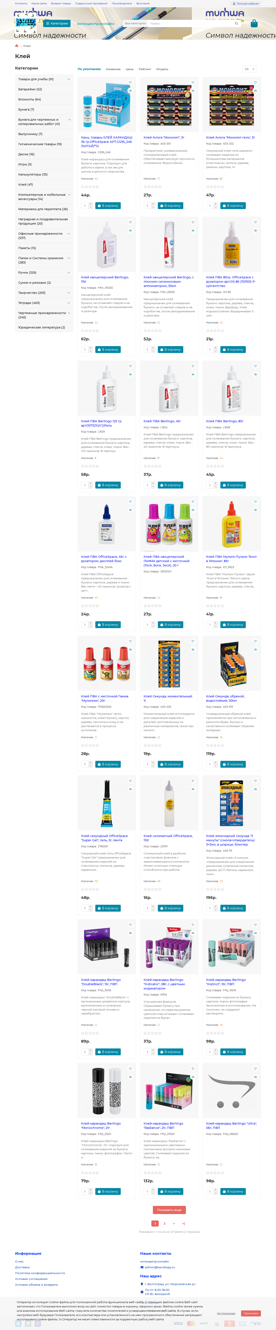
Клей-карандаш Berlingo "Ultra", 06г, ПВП (231, 1126)
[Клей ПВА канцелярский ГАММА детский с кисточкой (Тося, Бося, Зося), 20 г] (169, 524)
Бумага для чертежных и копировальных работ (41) (39, 122)
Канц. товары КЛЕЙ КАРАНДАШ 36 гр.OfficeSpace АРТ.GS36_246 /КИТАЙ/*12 (106, 142)
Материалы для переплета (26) (43, 209)
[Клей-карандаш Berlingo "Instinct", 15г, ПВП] (231, 947)
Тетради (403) (29, 303)
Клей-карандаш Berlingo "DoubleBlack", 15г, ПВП (101, 982)
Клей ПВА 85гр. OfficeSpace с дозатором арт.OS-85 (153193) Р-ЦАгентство (231, 281)
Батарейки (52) (30, 89)
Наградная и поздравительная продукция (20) (43, 221)
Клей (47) (25, 184)
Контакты (21, 3)
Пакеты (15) (27, 248)
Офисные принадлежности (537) (40, 236)
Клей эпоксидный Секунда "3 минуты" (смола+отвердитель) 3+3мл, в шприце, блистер (230, 840)
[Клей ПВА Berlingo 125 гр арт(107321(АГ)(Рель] (106, 389)
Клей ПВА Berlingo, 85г (224, 421)
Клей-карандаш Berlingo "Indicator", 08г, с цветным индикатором (164, 984)
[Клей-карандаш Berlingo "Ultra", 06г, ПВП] (231, 1091)
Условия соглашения (31, 1279)
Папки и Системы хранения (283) (40, 260)
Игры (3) (25, 164)
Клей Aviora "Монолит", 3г (164, 137)
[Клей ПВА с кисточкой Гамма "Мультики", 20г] (106, 664)
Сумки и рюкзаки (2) (34, 283)
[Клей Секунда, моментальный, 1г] (169, 664)
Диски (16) (26, 154)
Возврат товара (61, 3)
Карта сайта (39, 3)
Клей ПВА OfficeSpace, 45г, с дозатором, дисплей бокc (104, 559)
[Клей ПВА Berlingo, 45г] (169, 389)
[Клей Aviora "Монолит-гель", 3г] (231, 105)
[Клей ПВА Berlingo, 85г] (231, 389)
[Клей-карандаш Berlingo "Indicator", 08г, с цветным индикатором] (169, 947)
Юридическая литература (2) (41, 327)
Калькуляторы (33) (33, 174)
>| (183, 1223)
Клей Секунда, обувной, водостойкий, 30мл (225, 698)
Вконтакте (143, 3)
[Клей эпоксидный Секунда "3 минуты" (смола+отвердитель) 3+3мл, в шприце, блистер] (231, 803)
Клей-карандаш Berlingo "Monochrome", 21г (101, 1126)
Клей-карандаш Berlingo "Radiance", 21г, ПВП (163, 1126)
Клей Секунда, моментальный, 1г (168, 698)
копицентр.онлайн (95, 23)
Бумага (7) (26, 109)
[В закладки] (130, 82)
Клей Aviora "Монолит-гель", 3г (230, 137)
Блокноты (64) (29, 99)
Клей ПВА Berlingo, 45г (162, 421)
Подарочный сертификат (91, 3)
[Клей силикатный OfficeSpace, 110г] (169, 803)
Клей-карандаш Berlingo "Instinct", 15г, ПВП (226, 982)
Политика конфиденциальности (40, 1273)
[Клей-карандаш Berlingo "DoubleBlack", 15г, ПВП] (106, 947)
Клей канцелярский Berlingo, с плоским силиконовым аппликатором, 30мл (169, 281)
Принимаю (251, 1313)
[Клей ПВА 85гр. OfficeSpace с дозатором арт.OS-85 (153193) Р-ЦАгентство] (231, 245)
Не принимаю (226, 1313)
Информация (28, 1253)
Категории (59, 23)
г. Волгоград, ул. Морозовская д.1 (170, 1284)
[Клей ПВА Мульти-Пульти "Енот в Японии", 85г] (231, 524)
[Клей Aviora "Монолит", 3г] (169, 105)
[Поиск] (236, 23)
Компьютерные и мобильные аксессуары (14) (42, 197)
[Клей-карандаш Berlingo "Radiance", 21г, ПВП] (169, 1091)
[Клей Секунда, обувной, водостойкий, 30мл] (231, 664)
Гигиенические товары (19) (40, 144)
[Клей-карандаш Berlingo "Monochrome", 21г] (106, 1091)
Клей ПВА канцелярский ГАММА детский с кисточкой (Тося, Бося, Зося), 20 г (167, 561)
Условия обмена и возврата (36, 1284)
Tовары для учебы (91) (36, 79)
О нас (19, 1261)
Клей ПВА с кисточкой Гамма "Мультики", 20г (104, 698)
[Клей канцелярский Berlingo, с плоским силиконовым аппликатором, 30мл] (169, 245)
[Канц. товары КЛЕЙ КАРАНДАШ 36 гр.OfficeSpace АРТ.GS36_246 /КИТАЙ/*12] (106, 105)
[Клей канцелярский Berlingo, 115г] (106, 245)
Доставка (22, 1267)
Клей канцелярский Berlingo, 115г (105, 279)
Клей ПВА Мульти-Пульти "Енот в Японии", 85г (231, 559)
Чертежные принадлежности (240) (42, 315)
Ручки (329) (27, 272)
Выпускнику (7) (30, 134)
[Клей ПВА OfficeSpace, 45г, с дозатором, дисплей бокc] (106, 524)
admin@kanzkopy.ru (160, 1267)
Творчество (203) (31, 293)
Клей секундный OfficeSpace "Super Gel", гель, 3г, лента (104, 838)
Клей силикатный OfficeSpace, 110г (168, 838)
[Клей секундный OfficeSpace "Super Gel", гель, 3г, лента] (106, 803)
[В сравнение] (130, 91)
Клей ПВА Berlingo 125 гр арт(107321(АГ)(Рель (101, 423)
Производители (122, 3)
